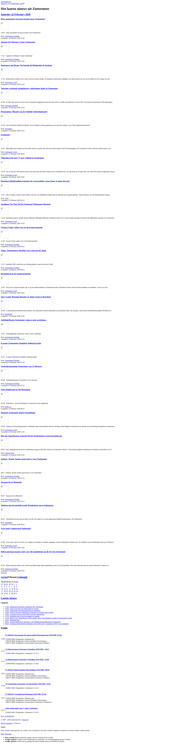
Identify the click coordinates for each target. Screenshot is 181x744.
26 (7, 593)
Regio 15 (8, 407)
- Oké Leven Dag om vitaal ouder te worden (22, 609)
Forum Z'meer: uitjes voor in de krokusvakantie (21, 227)
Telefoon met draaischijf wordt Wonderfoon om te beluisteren (27, 505)
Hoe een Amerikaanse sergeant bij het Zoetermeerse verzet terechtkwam (31, 436)
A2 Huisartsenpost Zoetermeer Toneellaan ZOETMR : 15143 (27, 649)
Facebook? (5, 135)
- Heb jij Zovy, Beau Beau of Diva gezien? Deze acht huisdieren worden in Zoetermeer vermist (38, 618)
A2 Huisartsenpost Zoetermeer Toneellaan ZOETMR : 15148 (27, 659)
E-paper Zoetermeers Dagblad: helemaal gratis (21, 343)
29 (7, 584)
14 (12, 589)
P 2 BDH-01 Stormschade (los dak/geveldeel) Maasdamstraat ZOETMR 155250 (33, 635)
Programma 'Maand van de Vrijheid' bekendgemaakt (24, 112)
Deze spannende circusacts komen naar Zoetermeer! (23, 19)
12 (7, 589)
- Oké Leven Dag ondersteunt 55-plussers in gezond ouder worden (29, 612)
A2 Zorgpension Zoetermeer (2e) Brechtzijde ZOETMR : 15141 (28, 684)
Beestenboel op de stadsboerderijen (16, 274)
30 (10, 584)
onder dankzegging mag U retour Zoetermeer (21, 708)
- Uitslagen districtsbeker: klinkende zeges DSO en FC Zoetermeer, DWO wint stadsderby (37, 624)
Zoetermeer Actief (11, 82)
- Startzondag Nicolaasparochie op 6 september (22, 610)
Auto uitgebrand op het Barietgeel (15, 389)
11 (5, 589)
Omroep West (9, 453)
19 (7, 591)
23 (17, 591)
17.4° (8, 3)
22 (14, 591)
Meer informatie (6, 734)
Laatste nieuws (9, 598)
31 (12, 584)
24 (2, 593)
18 (5, 591)
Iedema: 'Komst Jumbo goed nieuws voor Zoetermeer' (24, 459)
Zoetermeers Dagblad (12, 36)
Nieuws (3, 3)
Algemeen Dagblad (11, 106)
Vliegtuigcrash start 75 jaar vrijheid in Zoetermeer (22, 158)
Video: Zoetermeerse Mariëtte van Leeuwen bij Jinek (23, 250)
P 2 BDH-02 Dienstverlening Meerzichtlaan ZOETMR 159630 (27, 670)
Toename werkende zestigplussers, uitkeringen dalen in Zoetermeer (29, 88)
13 (10, 589)
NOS (6, 198)
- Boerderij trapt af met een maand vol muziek (22, 616)
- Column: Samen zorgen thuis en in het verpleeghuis (24, 614)
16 (17, 589)
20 (10, 591)
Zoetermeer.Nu (6, 2)
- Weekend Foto (12, 620)
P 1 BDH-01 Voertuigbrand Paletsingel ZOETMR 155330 (25, 694)
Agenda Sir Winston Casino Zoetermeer (18, 42)
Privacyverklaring (7, 723)
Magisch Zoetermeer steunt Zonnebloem (18, 413)
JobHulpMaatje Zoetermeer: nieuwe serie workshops (23, 320)
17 (2, 591)
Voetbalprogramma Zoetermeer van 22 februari (21, 366)
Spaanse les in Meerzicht (11, 482)
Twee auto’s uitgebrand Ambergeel (16, 528)
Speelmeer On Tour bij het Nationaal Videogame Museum (25, 204)
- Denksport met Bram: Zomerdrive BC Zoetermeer (24, 607)
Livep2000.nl (9, 716)
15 (14, 589)
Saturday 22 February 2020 (15, 14)
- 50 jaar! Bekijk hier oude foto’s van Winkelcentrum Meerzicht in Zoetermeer (33, 622)
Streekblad (8, 129)
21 (12, 591)
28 (5, 584)
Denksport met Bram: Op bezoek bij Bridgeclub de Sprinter (26, 65)
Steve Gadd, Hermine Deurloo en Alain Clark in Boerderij (26, 297)
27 (2, 584)
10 (2, 589)
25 (5, 593)
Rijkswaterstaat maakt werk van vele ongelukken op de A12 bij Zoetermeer (33, 552)
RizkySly (25, 720)
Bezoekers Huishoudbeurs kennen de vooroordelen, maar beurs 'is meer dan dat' (35, 181)
